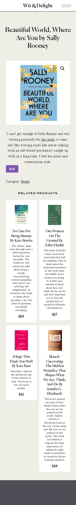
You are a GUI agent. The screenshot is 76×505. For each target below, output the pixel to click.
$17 (54, 315)
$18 (54, 466)
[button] (62, 68)
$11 (21, 395)
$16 (12, 169)
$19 (21, 317)
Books (25, 182)
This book (23, 381)
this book (48, 139)
